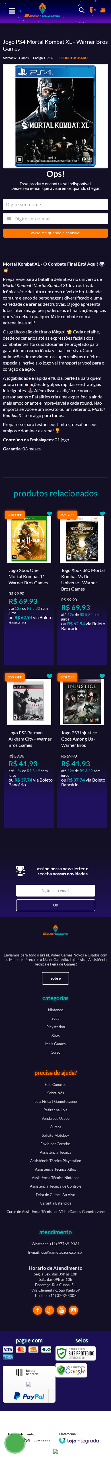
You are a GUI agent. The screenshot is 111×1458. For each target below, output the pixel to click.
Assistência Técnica (55, 1152)
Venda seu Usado (55, 1118)
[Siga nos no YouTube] (61, 1310)
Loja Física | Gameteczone (55, 1101)
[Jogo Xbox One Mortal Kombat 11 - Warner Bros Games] (29, 587)
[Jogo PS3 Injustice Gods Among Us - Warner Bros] (82, 750)
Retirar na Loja (55, 1110)
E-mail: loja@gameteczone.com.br (55, 1252)
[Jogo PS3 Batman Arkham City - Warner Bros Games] (29, 750)
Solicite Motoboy (55, 1135)
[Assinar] (55, 905)
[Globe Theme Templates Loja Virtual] (29, 1438)
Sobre (56, 978)
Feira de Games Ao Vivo (55, 1194)
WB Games (21, 58)
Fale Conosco (55, 1084)
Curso (55, 1052)
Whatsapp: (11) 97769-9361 (56, 1244)
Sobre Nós (55, 1093)
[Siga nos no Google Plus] (49, 1310)
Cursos (55, 1127)
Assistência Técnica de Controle (55, 1186)
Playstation (55, 1027)
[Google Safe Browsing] (71, 1370)
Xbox (56, 1035)
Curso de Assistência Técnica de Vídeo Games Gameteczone (56, 1211)
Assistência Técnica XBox (55, 1169)
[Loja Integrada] (79, 1438)
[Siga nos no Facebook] (37, 1310)
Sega (55, 1018)
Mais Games (55, 1044)
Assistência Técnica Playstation (55, 1160)
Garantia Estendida (55, 1203)
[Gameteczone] (40, 10)
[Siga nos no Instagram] (73, 1310)
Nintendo (55, 1010)
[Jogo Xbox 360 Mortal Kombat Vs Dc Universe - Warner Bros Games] (82, 587)
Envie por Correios (55, 1144)
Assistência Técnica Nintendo (55, 1177)
